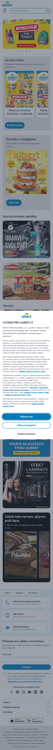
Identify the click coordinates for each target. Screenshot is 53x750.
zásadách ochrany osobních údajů (36, 392)
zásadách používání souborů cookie (32, 371)
